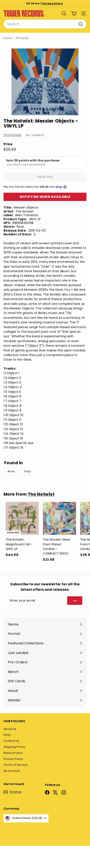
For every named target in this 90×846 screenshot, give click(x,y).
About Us (10, 729)
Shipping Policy (14, 747)
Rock (11, 471)
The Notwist (13, 135)
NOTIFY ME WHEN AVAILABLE (45, 196)
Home (7, 38)
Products (22, 38)
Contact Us (11, 741)
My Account (12, 771)
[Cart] (74, 13)
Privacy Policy (13, 759)
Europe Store (52, 3)
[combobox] (45, 24)
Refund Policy (13, 753)
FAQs (7, 735)
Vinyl (27, 471)
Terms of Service (16, 765)
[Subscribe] (74, 600)
